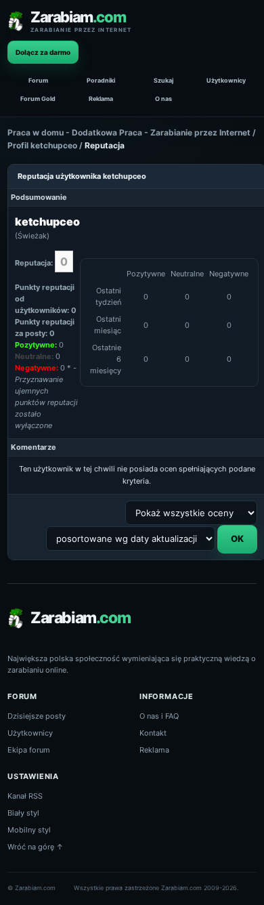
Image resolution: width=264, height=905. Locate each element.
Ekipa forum (28, 750)
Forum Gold (38, 98)
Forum (38, 80)
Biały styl (23, 813)
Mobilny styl (29, 830)
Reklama (101, 98)
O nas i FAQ (159, 716)
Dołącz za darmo (43, 52)
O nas (163, 98)
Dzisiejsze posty (36, 716)
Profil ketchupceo (42, 145)
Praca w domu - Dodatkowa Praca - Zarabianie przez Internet (128, 132)
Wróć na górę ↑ (35, 846)
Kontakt (153, 733)
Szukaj (163, 80)
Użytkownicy (226, 80)
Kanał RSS (25, 796)
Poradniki (101, 80)
